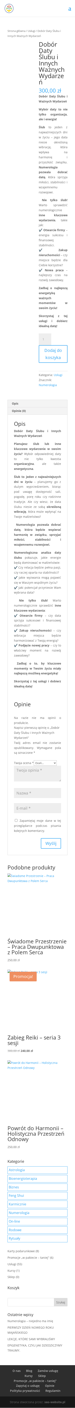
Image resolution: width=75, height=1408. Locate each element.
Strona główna (16, 31)
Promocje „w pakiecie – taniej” (28, 1258)
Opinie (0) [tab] (19, 411)
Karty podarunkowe (21, 1251)
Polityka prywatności (25, 1391)
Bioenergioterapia (23, 1178)
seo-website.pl (54, 1402)
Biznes (14, 1187)
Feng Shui (16, 1195)
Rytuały (14, 1238)
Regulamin (52, 1391)
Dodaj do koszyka (53, 353)
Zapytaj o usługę (28, 1386)
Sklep (11, 1277)
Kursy (11, 1271)
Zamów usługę (48, 1371)
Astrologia (17, 1170)
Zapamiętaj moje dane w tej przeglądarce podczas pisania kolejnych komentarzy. (37, 826)
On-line (14, 1221)
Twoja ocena (24, 763)
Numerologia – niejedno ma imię (30, 1321)
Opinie (49, 1386)
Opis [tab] (15, 403)
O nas (16, 1371)
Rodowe (15, 1230)
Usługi (31, 31)
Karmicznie (17, 1204)
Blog (29, 1371)
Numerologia (48, 385)
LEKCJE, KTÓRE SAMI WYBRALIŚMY (31, 1339)
